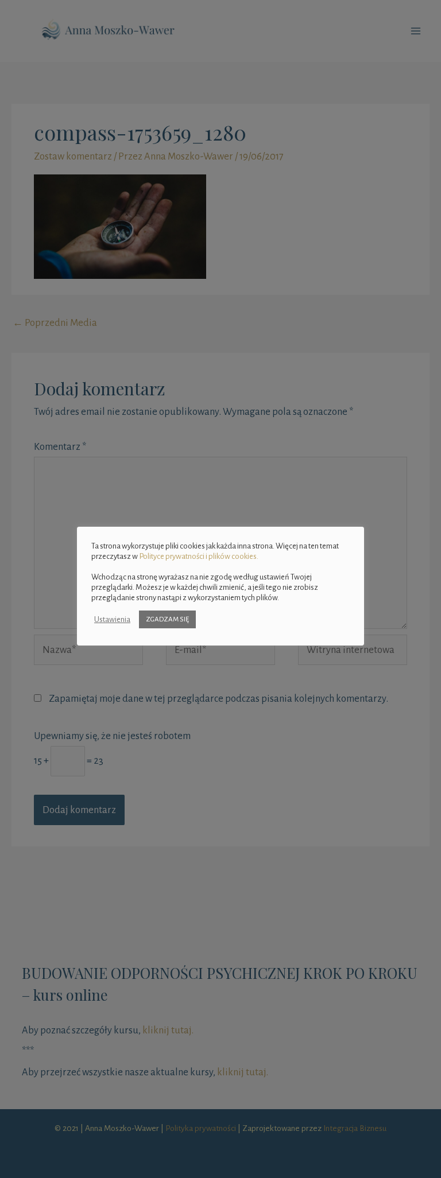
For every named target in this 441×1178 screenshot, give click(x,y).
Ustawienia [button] (112, 619)
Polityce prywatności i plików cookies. (198, 556)
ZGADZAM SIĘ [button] (167, 619)
